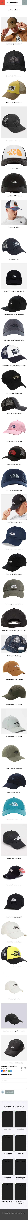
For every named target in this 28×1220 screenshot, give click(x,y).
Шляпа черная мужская (8, 1154)
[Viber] (6, 1071)
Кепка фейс (20, 1129)
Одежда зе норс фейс (7, 1201)
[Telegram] (11, 1071)
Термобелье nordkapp (7, 1178)
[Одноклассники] (4, 1071)
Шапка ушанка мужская (20, 1202)
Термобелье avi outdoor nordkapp (20, 1178)
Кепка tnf (20, 1153)
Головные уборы (12, 1066)
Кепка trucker (7, 1129)
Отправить (9, 1092)
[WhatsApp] (9, 1071)
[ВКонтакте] (2, 1071)
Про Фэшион (11, 1213)
